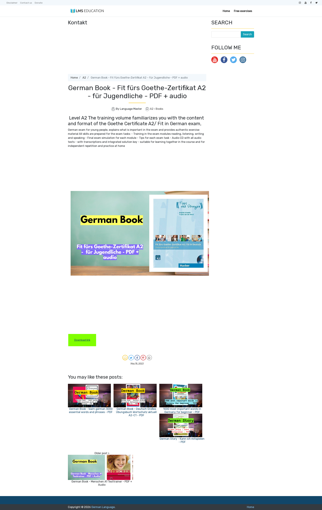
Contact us (26, 2)
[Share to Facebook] (137, 357)
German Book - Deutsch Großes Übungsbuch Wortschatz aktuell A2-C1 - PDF (136, 412)
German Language (103, 507)
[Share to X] (131, 357)
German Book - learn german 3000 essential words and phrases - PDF (91, 410)
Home (226, 11)
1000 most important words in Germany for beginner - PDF (182, 410)
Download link (82, 340)
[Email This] (125, 357)
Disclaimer (12, 2)
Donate (39, 2)
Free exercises (243, 11)
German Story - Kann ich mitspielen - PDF (182, 440)
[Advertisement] (137, 50)
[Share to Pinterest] (143, 357)
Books (159, 108)
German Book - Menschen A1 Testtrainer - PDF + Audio (101, 483)
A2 (84, 77)
